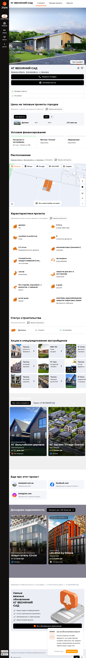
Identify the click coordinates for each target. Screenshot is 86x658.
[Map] (47, 185)
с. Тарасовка (44, 72)
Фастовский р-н (32, 72)
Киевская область (18, 72)
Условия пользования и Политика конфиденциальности (28, 652)
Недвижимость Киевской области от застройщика (27, 585)
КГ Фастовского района (55, 585)
